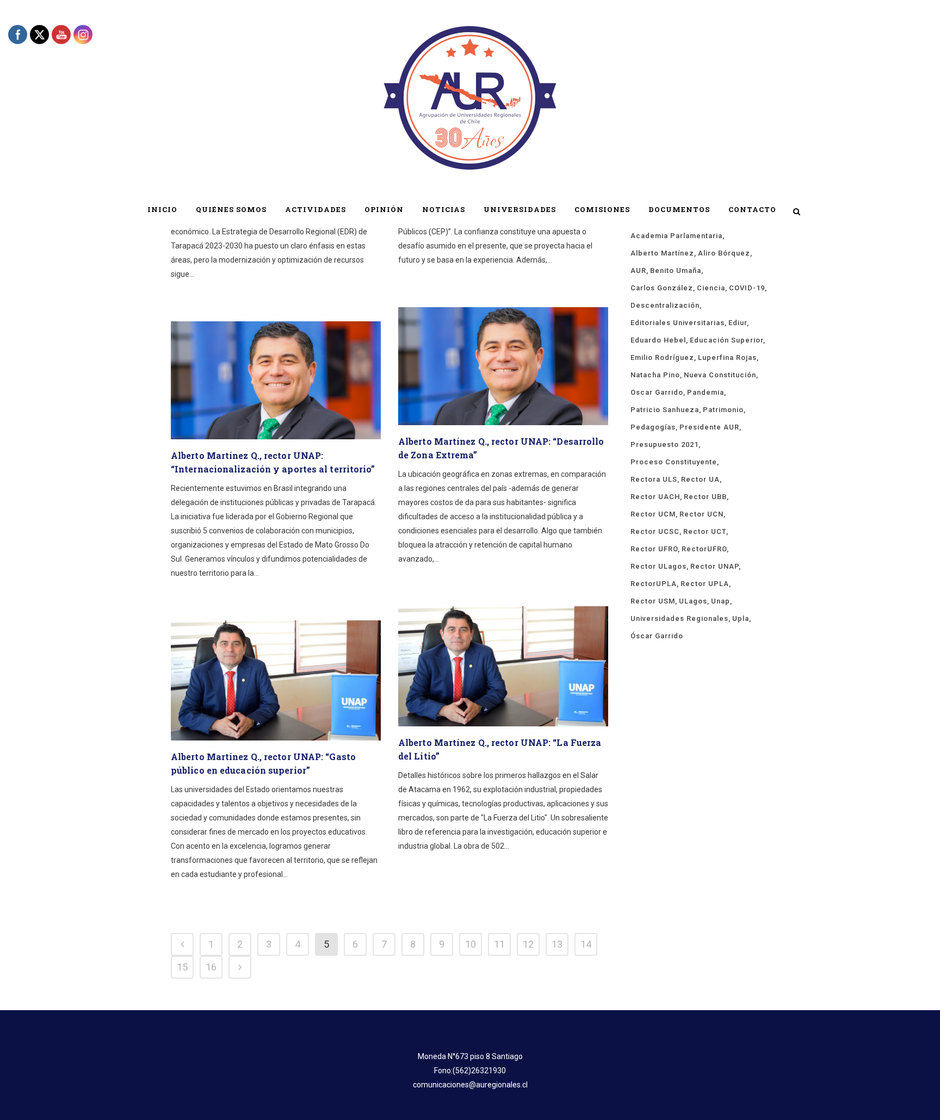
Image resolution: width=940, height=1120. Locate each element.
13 (557, 944)
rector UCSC (654, 531)
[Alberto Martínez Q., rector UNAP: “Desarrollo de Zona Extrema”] (503, 366)
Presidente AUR (709, 427)
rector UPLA (705, 584)
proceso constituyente (673, 462)
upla (740, 618)
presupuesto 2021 (664, 444)
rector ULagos (658, 566)
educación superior (726, 340)
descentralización (665, 305)
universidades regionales (679, 618)
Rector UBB (705, 497)
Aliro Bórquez (724, 253)
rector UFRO (654, 549)
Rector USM (652, 601)
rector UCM (653, 514)
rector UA (700, 479)
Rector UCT (704, 531)
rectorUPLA (653, 584)
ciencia (711, 288)
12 (528, 944)
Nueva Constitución (720, 375)
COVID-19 (747, 288)
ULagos (693, 601)
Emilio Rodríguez (662, 357)
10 (470, 944)
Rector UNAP (714, 566)
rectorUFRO (704, 549)
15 (182, 967)
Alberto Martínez (662, 253)
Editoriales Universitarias (677, 323)
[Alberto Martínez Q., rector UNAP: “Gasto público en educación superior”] (276, 680)
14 (585, 944)
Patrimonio (723, 410)
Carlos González (661, 288)
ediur (737, 323)
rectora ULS (653, 479)
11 (499, 944)
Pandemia (705, 392)
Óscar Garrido (656, 636)
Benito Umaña (675, 270)
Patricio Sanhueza (664, 410)
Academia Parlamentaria (676, 236)
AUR (638, 270)
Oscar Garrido (656, 392)
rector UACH (655, 497)
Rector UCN (701, 514)
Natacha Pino (655, 375)
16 (211, 967)
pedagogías (653, 427)
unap (720, 601)
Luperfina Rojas (727, 357)
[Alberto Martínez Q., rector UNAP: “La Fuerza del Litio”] (503, 666)
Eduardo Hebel (658, 340)
